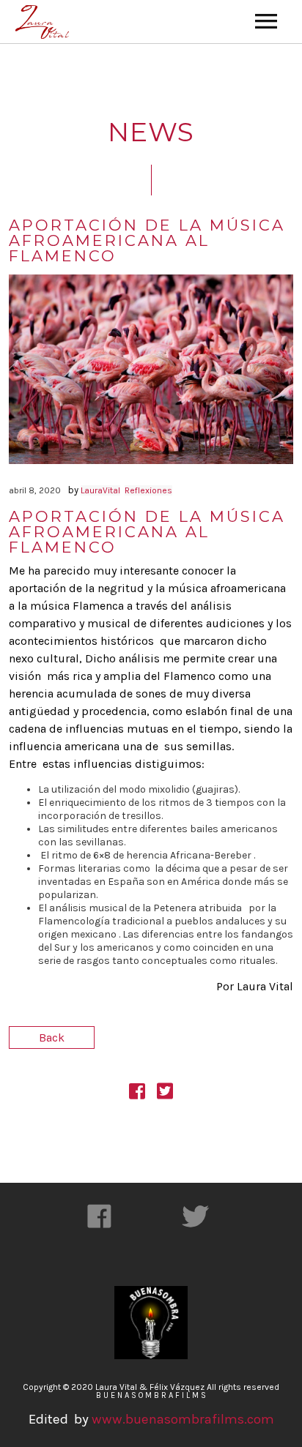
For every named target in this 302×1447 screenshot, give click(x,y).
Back (52, 1037)
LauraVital (100, 490)
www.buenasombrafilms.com (181, 1419)
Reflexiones (148, 490)
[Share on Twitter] (165, 1094)
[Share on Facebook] (137, 1094)
